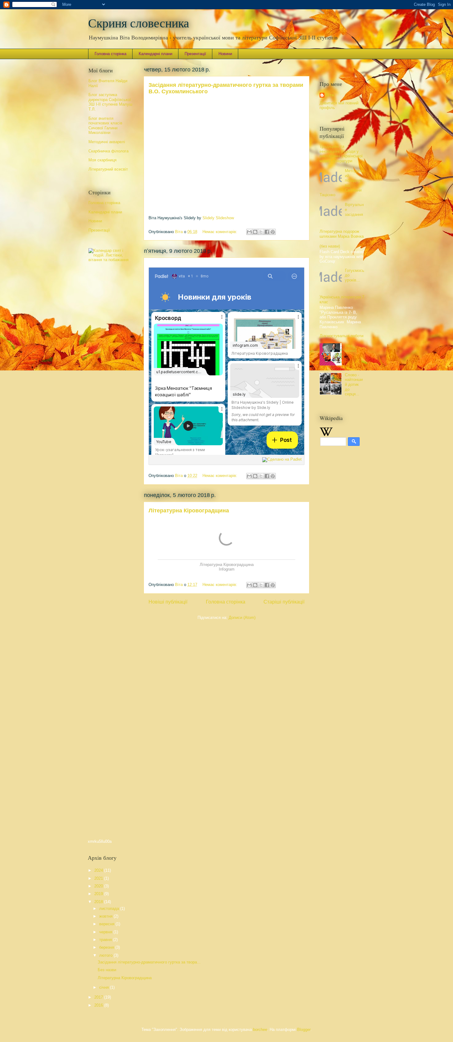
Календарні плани (155, 53)
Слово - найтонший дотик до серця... (354, 384)
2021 (99, 878)
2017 (99, 997)
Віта (330, 95)
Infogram (227, 569)
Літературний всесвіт (108, 169)
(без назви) (330, 246)
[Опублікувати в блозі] (255, 232)
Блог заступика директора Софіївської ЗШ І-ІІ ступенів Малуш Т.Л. (110, 101)
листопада (109, 908)
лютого (106, 955)
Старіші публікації (283, 601)
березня (107, 947)
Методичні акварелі (106, 141)
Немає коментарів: (220, 231)
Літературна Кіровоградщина (189, 510)
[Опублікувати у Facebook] (267, 232)
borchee (260, 1029)
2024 (99, 870)
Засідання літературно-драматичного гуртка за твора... (149, 962)
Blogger (303, 1029)
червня (106, 932)
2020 (99, 886)
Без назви (107, 969)
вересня (107, 924)
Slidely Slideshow (218, 218)
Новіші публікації (168, 601)
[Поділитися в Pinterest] (273, 232)
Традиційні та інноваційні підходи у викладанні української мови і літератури (341, 153)
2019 (99, 893)
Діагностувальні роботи (341, 335)
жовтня (106, 916)
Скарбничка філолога (108, 151)
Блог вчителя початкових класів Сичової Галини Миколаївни (105, 125)
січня (104, 987)
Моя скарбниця (102, 160)
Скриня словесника (138, 23)
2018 (99, 901)
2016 (99, 1005)
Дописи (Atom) (242, 617)
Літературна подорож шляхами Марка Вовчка (342, 234)
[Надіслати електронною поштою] (249, 232)
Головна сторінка (110, 53)
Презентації (195, 53)
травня (106, 939)
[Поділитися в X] (261, 232)
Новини (225, 53)
